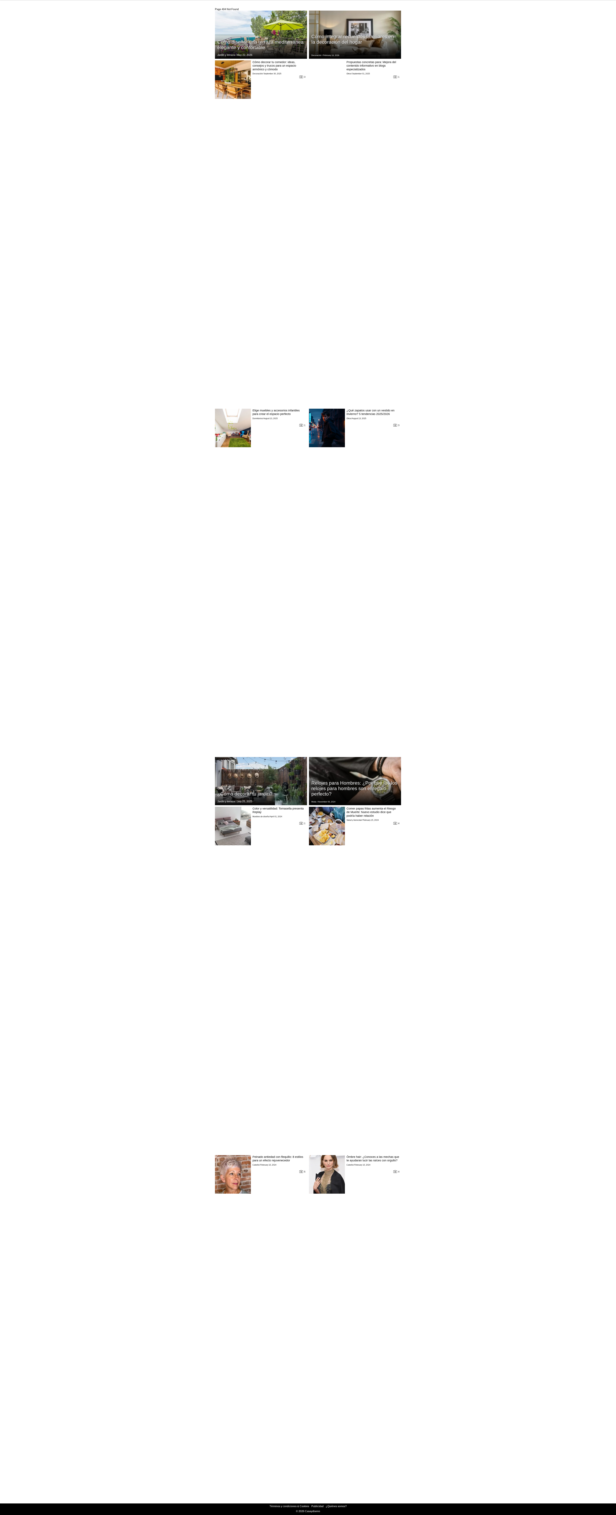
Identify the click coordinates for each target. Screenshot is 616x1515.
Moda (313, 802)
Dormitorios (257, 418)
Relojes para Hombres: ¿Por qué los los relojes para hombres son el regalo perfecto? (354, 788)
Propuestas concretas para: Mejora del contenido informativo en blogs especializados (371, 66)
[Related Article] (261, 35)
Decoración (316, 55)
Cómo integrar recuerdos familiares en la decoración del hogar (352, 39)
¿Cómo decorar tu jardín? (245, 794)
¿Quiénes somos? (336, 1506)
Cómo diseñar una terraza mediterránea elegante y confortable (260, 44)
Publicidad (317, 1506)
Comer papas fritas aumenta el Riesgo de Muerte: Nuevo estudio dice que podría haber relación (371, 812)
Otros (348, 74)
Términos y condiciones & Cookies (289, 1506)
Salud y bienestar (354, 820)
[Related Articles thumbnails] (233, 233)
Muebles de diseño (260, 816)
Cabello (255, 1165)
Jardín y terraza (226, 55)
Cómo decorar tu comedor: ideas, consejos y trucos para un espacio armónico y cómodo (274, 66)
